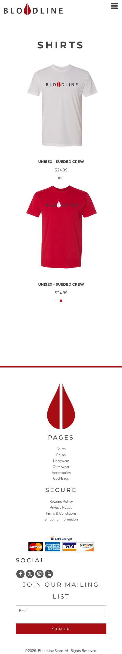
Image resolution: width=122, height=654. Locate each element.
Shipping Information (61, 519)
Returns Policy (61, 501)
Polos (61, 455)
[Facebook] (20, 574)
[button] (61, 406)
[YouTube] (49, 574)
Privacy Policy (61, 507)
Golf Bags (61, 478)
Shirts (61, 449)
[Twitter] (30, 574)
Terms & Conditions (61, 513)
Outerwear (61, 466)
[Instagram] (39, 574)
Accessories (61, 472)
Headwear (61, 461)
